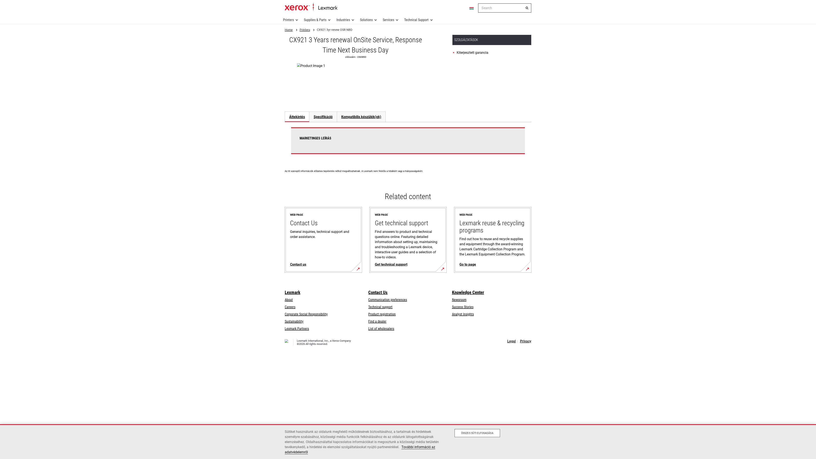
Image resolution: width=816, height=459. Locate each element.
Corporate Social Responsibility (306, 314)
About (289, 300)
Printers (288, 20)
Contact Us (378, 292)
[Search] (527, 8)
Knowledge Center (468, 292)
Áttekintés (297, 117)
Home (311, 7)
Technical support (380, 307)
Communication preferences (387, 300)
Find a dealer (377, 321)
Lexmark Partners (297, 329)
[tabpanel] (408, 143)
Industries (343, 20)
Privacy (525, 341)
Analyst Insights (463, 314)
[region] (408, 441)
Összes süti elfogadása (477, 433)
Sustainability (294, 321)
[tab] (297, 117)
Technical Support (416, 20)
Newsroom (459, 300)
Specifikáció (323, 117)
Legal (511, 341)
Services (388, 20)
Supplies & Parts (315, 20)
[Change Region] (472, 8)
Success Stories (462, 307)
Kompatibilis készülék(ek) (361, 117)
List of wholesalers (381, 329)
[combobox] (504, 8)
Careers (290, 307)
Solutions (366, 20)
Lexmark (292, 292)
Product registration (382, 314)
